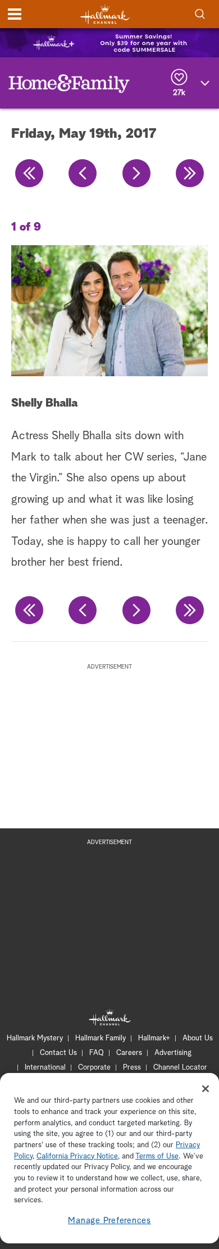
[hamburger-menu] (14, 14)
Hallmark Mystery (35, 1038)
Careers (129, 1053)
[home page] (105, 14)
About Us (197, 1038)
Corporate (94, 1067)
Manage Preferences (109, 1220)
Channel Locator (180, 1067)
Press (132, 1067)
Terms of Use (157, 1156)
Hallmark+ (154, 1038)
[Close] (205, 1088)
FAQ (96, 1053)
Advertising (172, 1053)
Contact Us (58, 1053)
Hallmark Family (100, 1038)
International (45, 1067)
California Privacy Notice (77, 1156)
